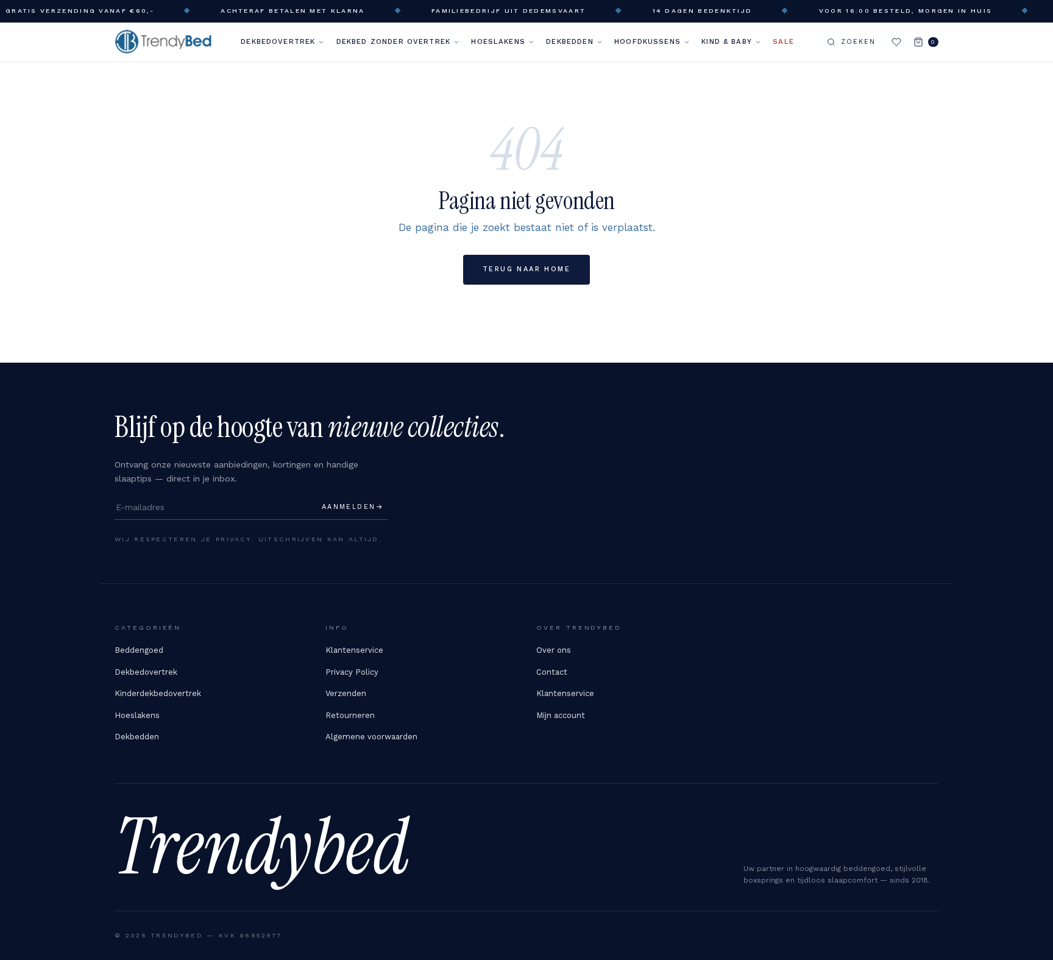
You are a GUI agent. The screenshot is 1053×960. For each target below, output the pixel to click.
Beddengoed (139, 650)
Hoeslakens (498, 41)
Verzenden (345, 693)
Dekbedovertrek (278, 41)
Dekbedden (569, 41)
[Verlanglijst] (896, 42)
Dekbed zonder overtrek (393, 41)
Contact (551, 672)
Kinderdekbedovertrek (158, 693)
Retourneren (350, 715)
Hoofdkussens (647, 41)
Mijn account (560, 715)
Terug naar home (526, 269)
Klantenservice (354, 650)
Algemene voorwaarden (371, 736)
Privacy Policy (351, 672)
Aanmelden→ (353, 507)
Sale (783, 41)
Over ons (553, 650)
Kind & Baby (726, 41)
